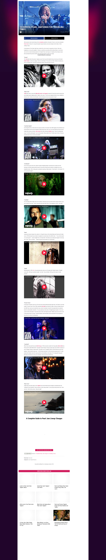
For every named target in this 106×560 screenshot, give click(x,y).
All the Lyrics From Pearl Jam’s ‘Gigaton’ (27, 505)
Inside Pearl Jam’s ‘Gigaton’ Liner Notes (43, 486)
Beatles (50, 131)
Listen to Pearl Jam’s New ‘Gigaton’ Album (25, 486)
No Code (43, 306)
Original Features (33, 459)
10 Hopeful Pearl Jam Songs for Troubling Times (45, 453)
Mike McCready (39, 93)
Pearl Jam (26, 43)
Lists (29, 459)
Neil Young (39, 345)
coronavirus (41, 42)
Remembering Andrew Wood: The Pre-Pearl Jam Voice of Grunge (61, 524)
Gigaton (39, 385)
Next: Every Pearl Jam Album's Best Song (44, 450)
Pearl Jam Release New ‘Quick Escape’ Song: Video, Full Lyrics (61, 487)
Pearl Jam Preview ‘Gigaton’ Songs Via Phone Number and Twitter (61, 506)
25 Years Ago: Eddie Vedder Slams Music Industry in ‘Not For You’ (26, 524)
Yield (25, 93)
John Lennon (38, 131)
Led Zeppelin (45, 93)
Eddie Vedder (26, 60)
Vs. (33, 270)
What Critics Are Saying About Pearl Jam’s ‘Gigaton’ (44, 505)
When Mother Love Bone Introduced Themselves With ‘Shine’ (43, 524)
